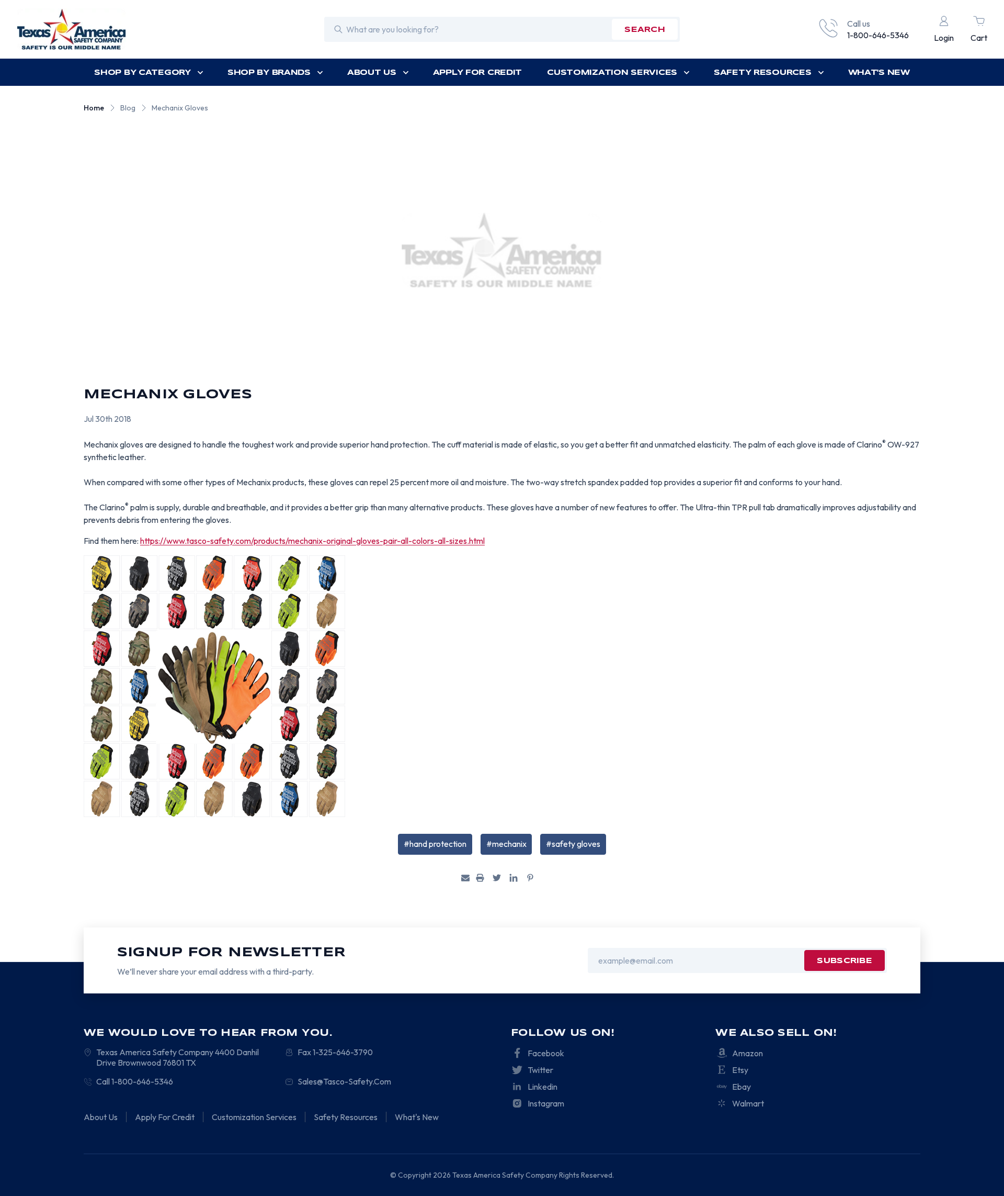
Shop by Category (142, 72)
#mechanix (506, 844)
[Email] (465, 878)
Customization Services (612, 72)
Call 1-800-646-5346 (134, 1081)
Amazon (747, 1053)
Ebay (741, 1086)
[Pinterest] (530, 878)
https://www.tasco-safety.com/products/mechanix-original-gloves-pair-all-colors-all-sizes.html (312, 540)
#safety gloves (573, 844)
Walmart (748, 1103)
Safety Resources (763, 72)
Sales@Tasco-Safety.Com (344, 1081)
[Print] (480, 878)
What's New (879, 72)
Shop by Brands (269, 72)
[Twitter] (497, 878)
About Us (371, 72)
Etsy (740, 1070)
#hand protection (435, 844)
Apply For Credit (477, 72)
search (644, 29)
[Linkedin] (513, 878)
